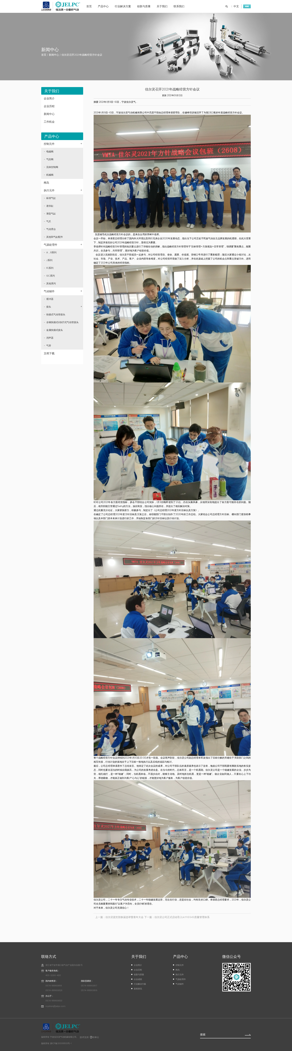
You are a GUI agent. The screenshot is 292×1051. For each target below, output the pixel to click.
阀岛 (46, 183)
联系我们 (179, 6)
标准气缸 (51, 198)
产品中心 (103, 6)
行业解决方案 (123, 6)
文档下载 (49, 353)
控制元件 (63, 144)
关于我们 (162, 6)
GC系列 (50, 276)
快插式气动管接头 (55, 315)
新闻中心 (54, 55)
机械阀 (49, 175)
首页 (89, 6)
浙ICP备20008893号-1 (61, 1043)
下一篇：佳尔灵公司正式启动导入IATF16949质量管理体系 (177, 917)
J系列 (49, 260)
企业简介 (49, 98)
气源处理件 (63, 244)
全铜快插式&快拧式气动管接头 (62, 322)
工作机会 (49, 122)
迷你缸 (49, 206)
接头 (64, 307)
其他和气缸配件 (54, 237)
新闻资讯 (138, 988)
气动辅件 (63, 291)
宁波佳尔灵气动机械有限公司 (63, 1037)
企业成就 (138, 979)
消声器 (49, 338)
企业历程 (49, 106)
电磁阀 (49, 152)
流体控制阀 (52, 167)
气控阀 (49, 159)
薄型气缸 (51, 214)
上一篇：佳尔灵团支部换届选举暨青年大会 (119, 917)
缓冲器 (49, 299)
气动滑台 (51, 229)
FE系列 (49, 268)
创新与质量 (144, 6)
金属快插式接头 (54, 330)
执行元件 (63, 190)
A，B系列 (51, 252)
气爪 (48, 221)
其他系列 (51, 283)
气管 (48, 346)
